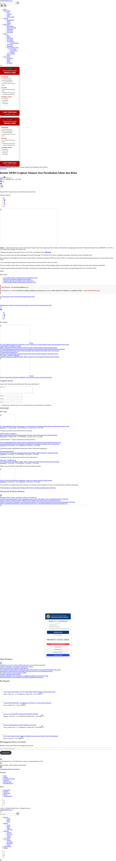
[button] (17, 3)
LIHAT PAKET (58, 655)
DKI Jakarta (57, 669)
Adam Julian (6, 296)
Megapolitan (3, 168)
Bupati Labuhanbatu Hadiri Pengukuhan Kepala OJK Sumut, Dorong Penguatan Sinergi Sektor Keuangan (28, 347)
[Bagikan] (1, 186)
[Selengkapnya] (1, 496)
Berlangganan (5, 752)
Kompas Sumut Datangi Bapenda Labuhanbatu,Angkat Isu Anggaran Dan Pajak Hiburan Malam (26, 377)
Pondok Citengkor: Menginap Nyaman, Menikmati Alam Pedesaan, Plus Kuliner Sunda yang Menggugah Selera (30, 500)
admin (1, 178)
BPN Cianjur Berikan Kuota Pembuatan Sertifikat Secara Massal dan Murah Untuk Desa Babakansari (30, 736)
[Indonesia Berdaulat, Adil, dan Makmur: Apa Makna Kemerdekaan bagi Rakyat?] (22, 676)
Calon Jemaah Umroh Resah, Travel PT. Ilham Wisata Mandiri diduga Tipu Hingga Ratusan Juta (29, 691)
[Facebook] (3, 198)
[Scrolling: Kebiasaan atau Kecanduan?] (11, 672)
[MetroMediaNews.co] (6, 0)
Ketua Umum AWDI (15, 296)
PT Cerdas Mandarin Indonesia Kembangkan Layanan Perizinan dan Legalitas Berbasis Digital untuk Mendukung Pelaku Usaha (34, 344)
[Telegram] (4, 202)
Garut (46, 676)
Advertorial (65, 499)
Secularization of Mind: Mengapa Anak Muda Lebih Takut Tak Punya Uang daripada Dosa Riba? (26, 671)
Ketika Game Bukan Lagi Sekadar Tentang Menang (14, 668)
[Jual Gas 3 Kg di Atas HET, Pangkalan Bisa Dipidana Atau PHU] (6, 712)
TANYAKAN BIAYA (58, 632)
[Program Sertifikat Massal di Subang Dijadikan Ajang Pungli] (6, 723)
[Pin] (4, 204)
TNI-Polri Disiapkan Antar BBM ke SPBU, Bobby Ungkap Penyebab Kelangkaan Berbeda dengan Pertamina (29, 357)
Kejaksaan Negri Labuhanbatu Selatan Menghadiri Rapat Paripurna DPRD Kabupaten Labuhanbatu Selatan (29, 353)
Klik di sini (48, 252)
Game (31, 666)
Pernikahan (24, 296)
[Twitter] (4, 200)
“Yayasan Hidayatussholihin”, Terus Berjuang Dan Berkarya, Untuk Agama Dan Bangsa (27, 703)
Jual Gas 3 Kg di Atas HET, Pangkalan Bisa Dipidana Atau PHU (20, 714)
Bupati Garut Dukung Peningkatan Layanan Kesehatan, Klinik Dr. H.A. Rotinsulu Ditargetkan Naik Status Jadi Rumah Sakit (33, 503)
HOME (24, 672)
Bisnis (31, 343)
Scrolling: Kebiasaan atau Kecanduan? (10, 674)
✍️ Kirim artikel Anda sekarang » (91, 290)
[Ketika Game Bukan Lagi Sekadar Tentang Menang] (15, 666)
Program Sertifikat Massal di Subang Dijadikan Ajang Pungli (19, 725)
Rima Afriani (31, 296)
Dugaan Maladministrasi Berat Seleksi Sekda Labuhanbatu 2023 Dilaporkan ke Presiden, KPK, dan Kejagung (29, 350)
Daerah (19, 346)
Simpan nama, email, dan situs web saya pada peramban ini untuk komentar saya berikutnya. (27, 405)
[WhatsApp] (4, 206)
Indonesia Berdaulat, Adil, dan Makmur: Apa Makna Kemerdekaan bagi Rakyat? (21, 677)
